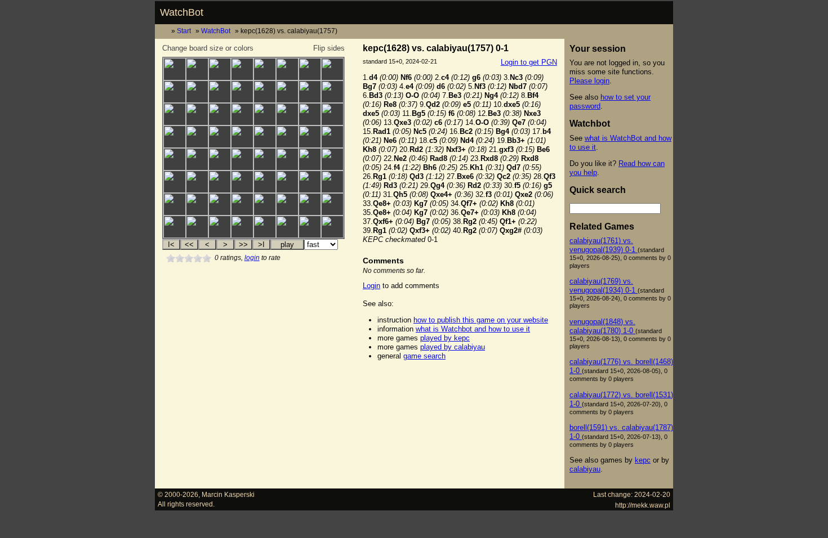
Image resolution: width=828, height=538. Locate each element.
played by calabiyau (452, 347)
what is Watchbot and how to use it (473, 329)
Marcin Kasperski (228, 494)
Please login (589, 81)
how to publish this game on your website (480, 320)
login (252, 258)
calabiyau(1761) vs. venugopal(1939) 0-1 (603, 245)
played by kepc (445, 338)
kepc (643, 460)
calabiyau (584, 469)
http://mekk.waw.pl (642, 505)
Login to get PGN (529, 62)
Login (371, 285)
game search (424, 356)
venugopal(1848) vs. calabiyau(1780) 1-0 (602, 326)
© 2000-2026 (178, 494)
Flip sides (329, 48)
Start (184, 30)
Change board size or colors (207, 48)
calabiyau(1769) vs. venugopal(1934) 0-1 (603, 285)
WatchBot (181, 12)
